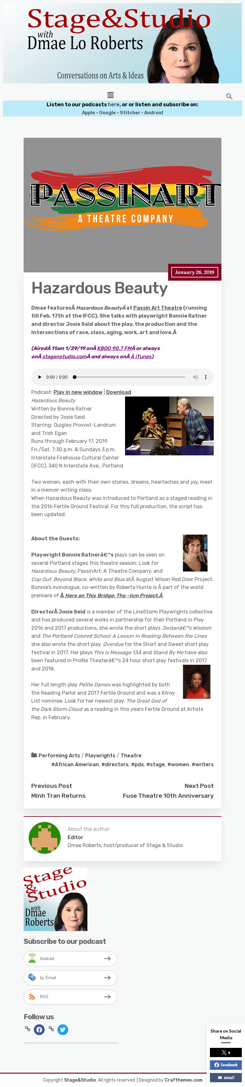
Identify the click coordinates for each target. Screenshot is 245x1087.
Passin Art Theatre (157, 308)
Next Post (199, 785)
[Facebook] (39, 1029)
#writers (203, 764)
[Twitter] (62, 1029)
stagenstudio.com (64, 357)
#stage (155, 764)
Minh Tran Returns (58, 795)
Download (118, 392)
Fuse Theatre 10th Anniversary (168, 795)
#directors (115, 764)
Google (107, 113)
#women (178, 764)
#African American (75, 764)
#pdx (137, 764)
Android (153, 113)
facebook (229, 1064)
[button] (110, 95)
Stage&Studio (80, 1080)
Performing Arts (59, 756)
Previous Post (51, 785)
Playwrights (100, 756)
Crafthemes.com (184, 1080)
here (114, 105)
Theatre (131, 756)
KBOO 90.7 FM (114, 348)
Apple (88, 113)
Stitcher (130, 113)
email (229, 1077)
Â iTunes (141, 357)
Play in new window (78, 392)
